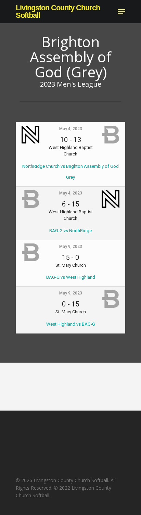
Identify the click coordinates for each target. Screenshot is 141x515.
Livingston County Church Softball (58, 11)
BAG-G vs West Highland (70, 277)
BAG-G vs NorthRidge (70, 230)
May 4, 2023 (70, 128)
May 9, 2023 (70, 246)
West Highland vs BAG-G (70, 324)
